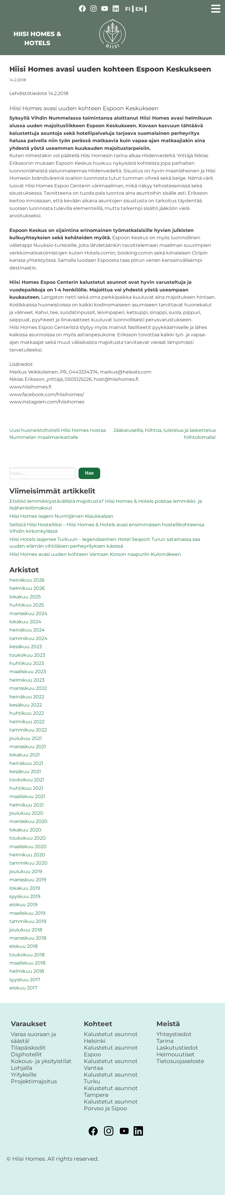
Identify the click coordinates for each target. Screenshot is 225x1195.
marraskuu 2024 (28, 613)
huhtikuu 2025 (26, 605)
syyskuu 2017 (24, 979)
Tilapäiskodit (28, 1047)
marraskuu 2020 (28, 821)
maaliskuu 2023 (27, 671)
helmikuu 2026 (27, 588)
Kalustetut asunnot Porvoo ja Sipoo (111, 1105)
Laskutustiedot (177, 1047)
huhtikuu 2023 (26, 663)
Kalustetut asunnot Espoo (111, 1051)
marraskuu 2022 (28, 688)
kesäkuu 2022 (25, 705)
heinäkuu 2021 (26, 763)
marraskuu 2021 (27, 746)
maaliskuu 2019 (27, 913)
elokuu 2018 (23, 946)
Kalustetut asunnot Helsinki (111, 1037)
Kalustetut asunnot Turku (111, 1078)
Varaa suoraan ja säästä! (33, 1037)
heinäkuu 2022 (26, 697)
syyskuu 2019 (24, 896)
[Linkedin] (115, 9)
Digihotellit (26, 1054)
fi (127, 9)
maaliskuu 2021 (27, 796)
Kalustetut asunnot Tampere (111, 1091)
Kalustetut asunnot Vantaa (111, 1064)
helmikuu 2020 (27, 855)
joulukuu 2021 (25, 738)
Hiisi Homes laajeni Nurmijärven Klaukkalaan (61, 516)
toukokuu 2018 (27, 955)
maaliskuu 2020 (28, 846)
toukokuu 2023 (27, 655)
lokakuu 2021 (24, 755)
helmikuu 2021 (26, 805)
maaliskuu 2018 (27, 963)
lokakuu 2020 (25, 830)
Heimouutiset (175, 1054)
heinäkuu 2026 (27, 580)
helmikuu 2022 (27, 721)
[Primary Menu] (215, 8)
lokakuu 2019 (24, 888)
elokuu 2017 (23, 988)
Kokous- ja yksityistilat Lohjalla (41, 1064)
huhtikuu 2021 (26, 788)
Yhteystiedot (174, 1034)
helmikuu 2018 (26, 971)
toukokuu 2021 (26, 779)
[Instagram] (93, 9)
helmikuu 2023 (27, 680)
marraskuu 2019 (27, 879)
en (139, 9)
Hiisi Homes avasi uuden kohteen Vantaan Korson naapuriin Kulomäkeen (95, 554)
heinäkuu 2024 (27, 630)
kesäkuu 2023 (25, 646)
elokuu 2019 (23, 904)
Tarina (164, 1040)
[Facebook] (82, 9)
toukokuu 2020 (27, 838)
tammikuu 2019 (27, 921)
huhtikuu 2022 (26, 713)
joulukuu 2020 (26, 813)
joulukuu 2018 (25, 930)
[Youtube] (104, 9)
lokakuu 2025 (25, 597)
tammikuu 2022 (28, 730)
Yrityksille (23, 1074)
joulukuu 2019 (25, 871)
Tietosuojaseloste (180, 1061)
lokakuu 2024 (25, 621)
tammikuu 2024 (28, 638)
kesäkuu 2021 (25, 771)
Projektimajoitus (34, 1081)
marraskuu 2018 (27, 938)
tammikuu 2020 (28, 863)
